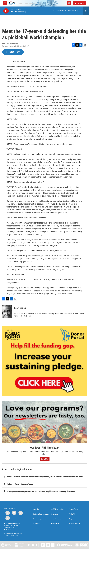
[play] (6, 11)
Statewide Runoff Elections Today (20, 484)
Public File (72, 514)
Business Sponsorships (41, 514)
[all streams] (86, 11)
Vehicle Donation (74, 524)
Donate (80, 3)
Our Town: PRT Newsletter (44, 447)
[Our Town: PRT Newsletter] (44, 422)
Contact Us (36, 524)
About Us (36, 509)
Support (71, 519)
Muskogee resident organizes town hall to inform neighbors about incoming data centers (41, 491)
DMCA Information (57, 509)
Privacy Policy (73, 509)
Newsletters (55, 524)
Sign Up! (44, 459)
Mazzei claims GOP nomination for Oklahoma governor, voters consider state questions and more (45, 477)
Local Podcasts (56, 519)
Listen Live (54, 514)
